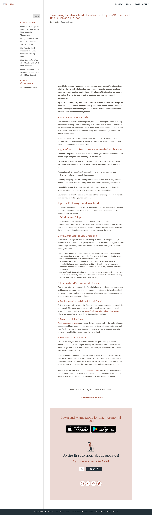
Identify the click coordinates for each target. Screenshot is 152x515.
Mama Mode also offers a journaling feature (102, 311)
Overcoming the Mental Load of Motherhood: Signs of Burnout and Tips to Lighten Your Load (90, 17)
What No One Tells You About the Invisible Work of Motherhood (29, 63)
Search (36, 16)
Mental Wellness (66, 22)
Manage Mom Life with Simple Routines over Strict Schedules (29, 41)
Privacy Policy (100, 512)
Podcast (119, 4)
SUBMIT (94, 469)
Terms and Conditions (88, 512)
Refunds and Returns (112, 512)
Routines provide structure (68, 323)
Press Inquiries (76, 512)
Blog (128, 4)
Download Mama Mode (89, 370)
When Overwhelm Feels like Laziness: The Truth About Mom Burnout (29, 72)
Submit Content (141, 4)
